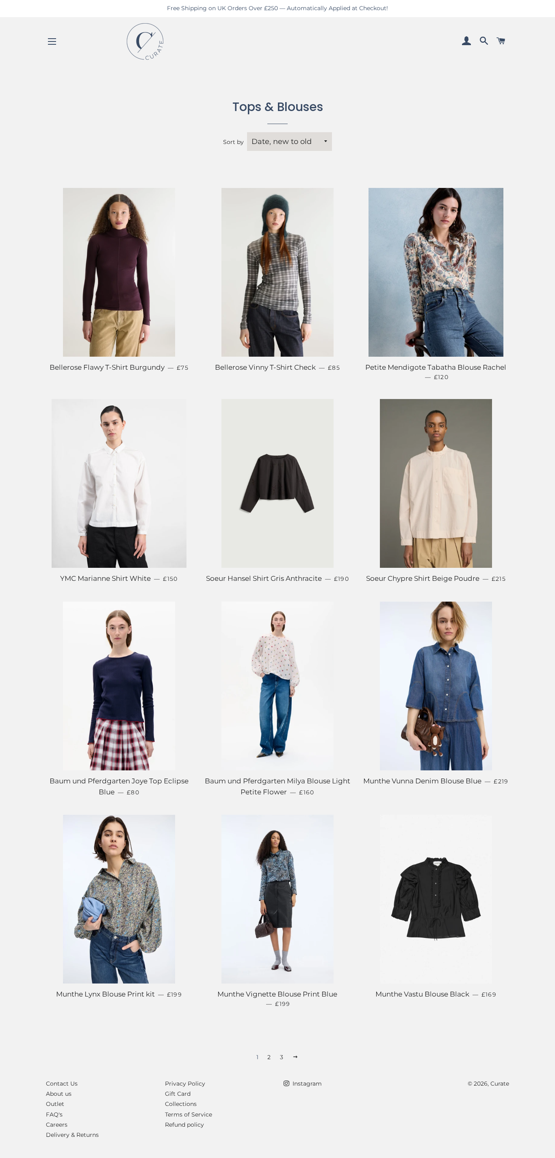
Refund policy (184, 1124)
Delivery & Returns (72, 1134)
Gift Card (178, 1093)
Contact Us (62, 1083)
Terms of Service (188, 1114)
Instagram (306, 1083)
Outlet (55, 1104)
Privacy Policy (185, 1083)
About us (59, 1093)
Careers (56, 1124)
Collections (181, 1104)
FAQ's (54, 1114)
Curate (499, 1083)
